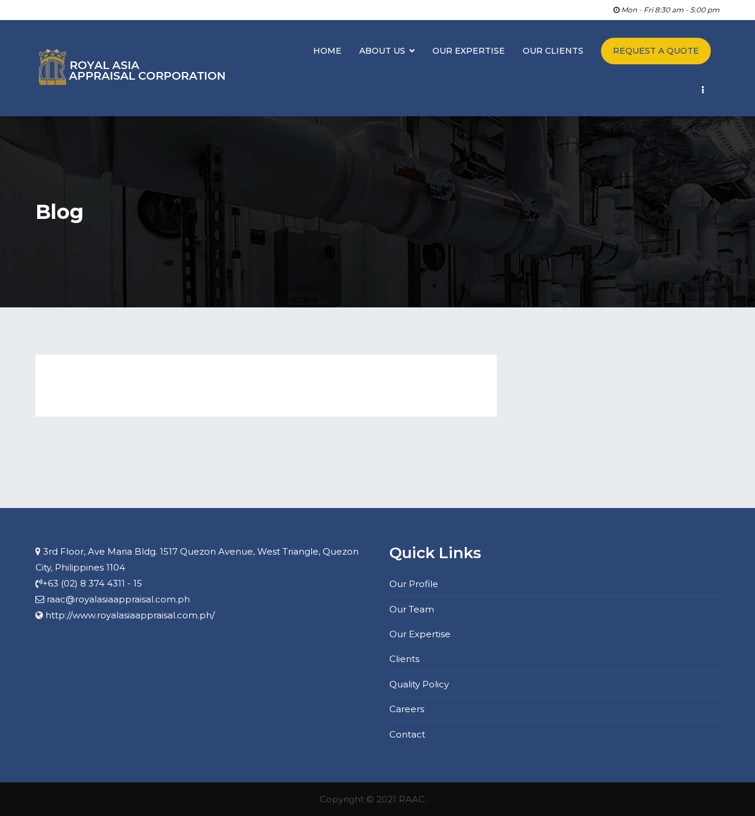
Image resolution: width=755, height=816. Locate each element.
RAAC (412, 799)
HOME (327, 50)
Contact (407, 734)
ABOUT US (382, 50)
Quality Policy (419, 684)
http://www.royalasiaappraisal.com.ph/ (130, 615)
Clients (404, 658)
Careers (406, 709)
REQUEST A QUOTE (656, 50)
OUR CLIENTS (553, 50)
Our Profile (413, 583)
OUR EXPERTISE (468, 50)
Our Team (411, 609)
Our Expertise (420, 634)
